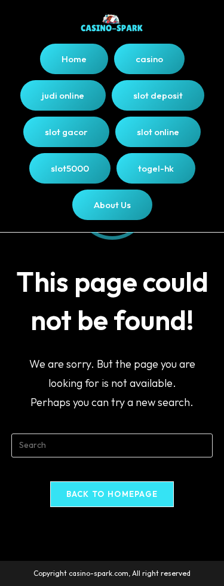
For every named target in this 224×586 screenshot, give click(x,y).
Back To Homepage (112, 494)
